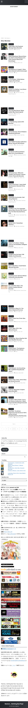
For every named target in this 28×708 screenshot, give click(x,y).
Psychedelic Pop (23, 214)
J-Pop (17, 144)
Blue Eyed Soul (19, 154)
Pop (17, 62)
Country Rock (18, 200)
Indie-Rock (18, 125)
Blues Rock (21, 247)
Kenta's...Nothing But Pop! (14, 704)
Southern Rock (24, 321)
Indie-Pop (18, 49)
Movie (17, 372)
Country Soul (11, 258)
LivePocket (12, 534)
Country (17, 82)
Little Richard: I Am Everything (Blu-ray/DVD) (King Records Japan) (16, 369)
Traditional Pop (11, 216)
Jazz (17, 113)
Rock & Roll (21, 372)
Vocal (22, 144)
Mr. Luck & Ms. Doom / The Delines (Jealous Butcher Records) (15, 287)
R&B (11, 156)
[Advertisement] (14, 22)
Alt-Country (18, 189)
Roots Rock (18, 321)
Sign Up (5, 449)
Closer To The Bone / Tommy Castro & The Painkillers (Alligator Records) (17, 244)
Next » (14, 424)
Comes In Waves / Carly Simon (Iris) (17, 470)
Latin (17, 311)
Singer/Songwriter (12, 93)
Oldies (21, 177)
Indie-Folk (18, 92)
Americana (18, 290)
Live (19, 331)
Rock (19, 62)
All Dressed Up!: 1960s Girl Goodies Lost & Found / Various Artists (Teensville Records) (16, 174)
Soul (21, 62)
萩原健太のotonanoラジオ (9, 648)
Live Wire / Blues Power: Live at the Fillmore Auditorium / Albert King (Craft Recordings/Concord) (17, 401)
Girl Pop (17, 177)
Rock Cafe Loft (8, 531)
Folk (22, 189)
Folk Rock (18, 134)
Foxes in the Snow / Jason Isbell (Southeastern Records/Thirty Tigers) (17, 186)
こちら (13, 665)
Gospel (20, 82)
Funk (17, 331)
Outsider (17, 214)
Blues (17, 247)
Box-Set (17, 341)
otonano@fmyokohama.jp (18, 660)
